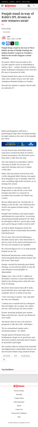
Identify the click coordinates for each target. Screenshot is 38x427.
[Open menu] (2, 6)
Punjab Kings (25, 356)
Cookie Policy (19, 398)
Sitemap (19, 394)
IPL (4, 360)
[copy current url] (3, 43)
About (19, 406)
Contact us (19, 409)
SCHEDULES (4, 2)
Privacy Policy (19, 391)
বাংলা (34, 5)
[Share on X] (12, 43)
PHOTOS (18, 2)
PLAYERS (12, 2)
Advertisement (19, 402)
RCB (15, 356)
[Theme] (28, 5)
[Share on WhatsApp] (17, 43)
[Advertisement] (19, 109)
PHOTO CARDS (26, 2)
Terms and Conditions (19, 413)
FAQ (19, 417)
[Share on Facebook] (8, 43)
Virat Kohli (6, 356)
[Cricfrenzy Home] (10, 5)
